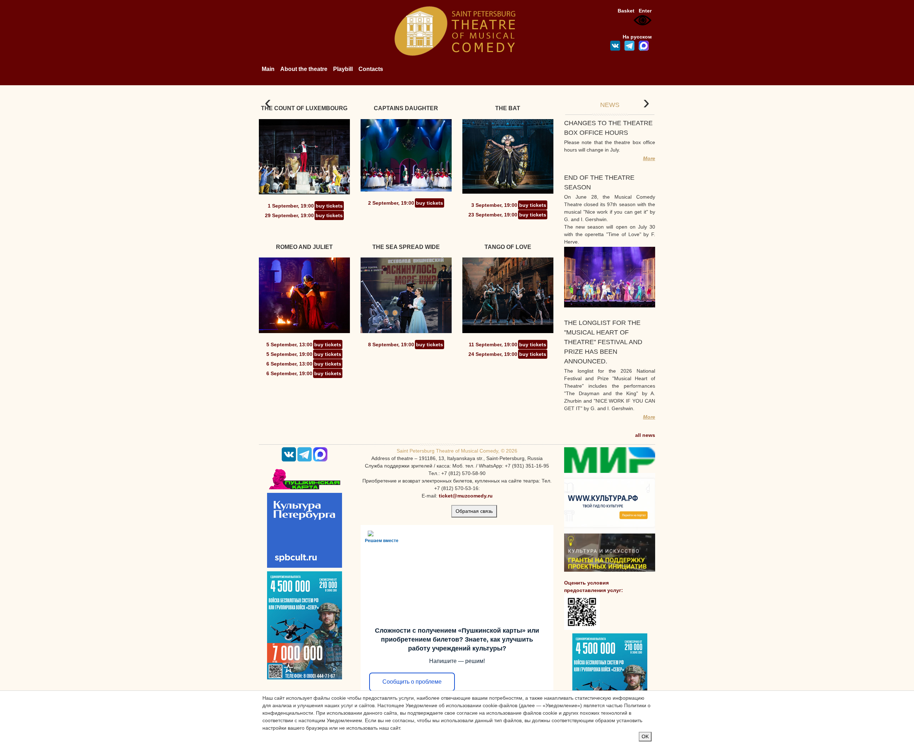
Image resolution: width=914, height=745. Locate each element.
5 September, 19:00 (289, 354)
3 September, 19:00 (494, 205)
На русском (637, 37)
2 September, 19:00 (391, 203)
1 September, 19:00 (291, 206)
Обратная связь (474, 511)
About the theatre (303, 69)
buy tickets (329, 206)
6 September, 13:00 (289, 364)
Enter (645, 11)
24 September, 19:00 (492, 354)
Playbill (343, 69)
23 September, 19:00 (492, 215)
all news (645, 435)
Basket (626, 11)
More (649, 158)
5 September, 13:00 (289, 344)
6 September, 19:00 (289, 373)
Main (268, 69)
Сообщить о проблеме (412, 682)
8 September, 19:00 (391, 344)
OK (645, 736)
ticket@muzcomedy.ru (466, 496)
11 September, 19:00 (493, 344)
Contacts (370, 69)
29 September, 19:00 (289, 215)
